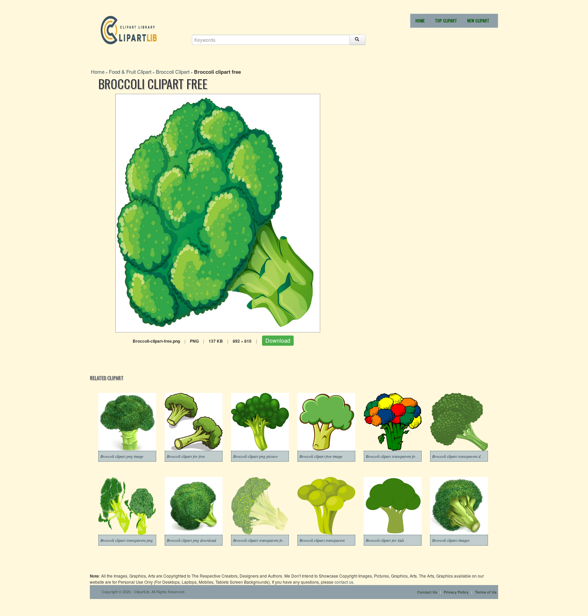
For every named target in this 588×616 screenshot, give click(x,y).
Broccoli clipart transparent (322, 540)
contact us (343, 582)
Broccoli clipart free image (320, 456)
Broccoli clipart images (451, 540)
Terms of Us (485, 592)
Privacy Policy (456, 592)
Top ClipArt (446, 20)
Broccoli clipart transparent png (126, 540)
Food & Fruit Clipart (130, 71)
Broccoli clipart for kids (385, 540)
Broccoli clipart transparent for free (262, 540)
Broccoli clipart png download (191, 540)
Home (420, 20)
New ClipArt (478, 20)
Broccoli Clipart (173, 71)
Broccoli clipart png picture (255, 456)
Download (277, 340)
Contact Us (427, 592)
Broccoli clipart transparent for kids (395, 456)
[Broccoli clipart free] (217, 212)
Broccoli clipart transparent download (463, 456)
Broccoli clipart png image (121, 456)
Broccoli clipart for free (186, 456)
